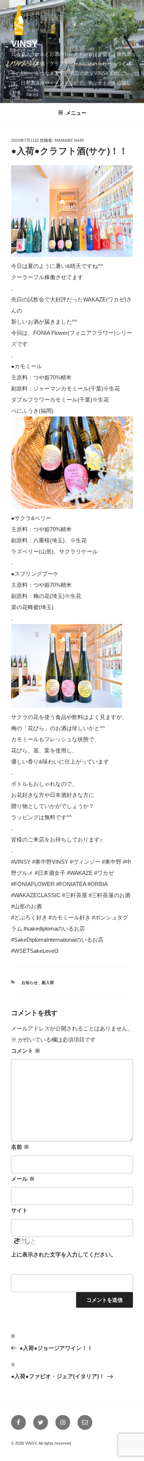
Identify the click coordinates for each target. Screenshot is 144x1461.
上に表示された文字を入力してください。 (63, 1254)
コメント (25, 1050)
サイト (19, 1210)
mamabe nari (69, 140)
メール (23, 1179)
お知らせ (29, 982)
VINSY (24, 44)
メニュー (76, 113)
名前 (20, 1147)
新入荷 (48, 982)
